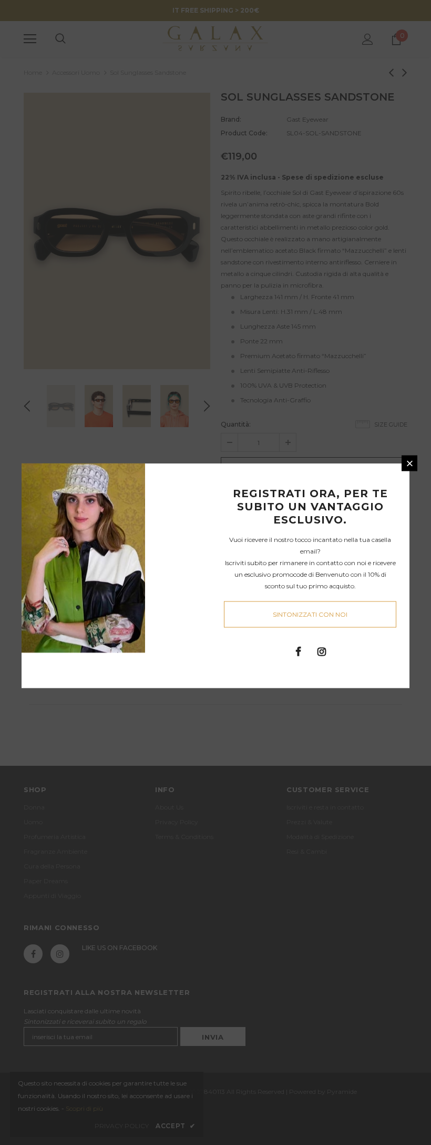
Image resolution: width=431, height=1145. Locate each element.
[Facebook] (298, 651)
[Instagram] (322, 651)
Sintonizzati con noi (310, 614)
